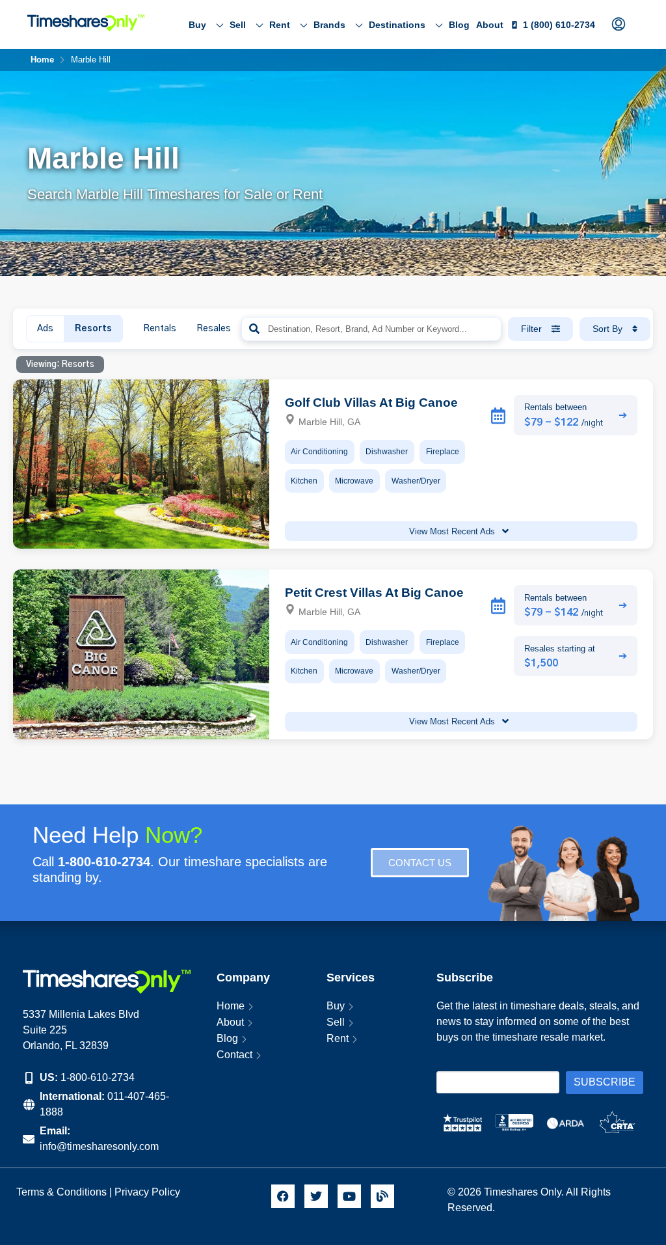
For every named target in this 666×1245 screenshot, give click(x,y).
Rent (279, 25)
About (489, 25)
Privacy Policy (148, 1191)
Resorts (93, 328)
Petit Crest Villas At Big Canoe (374, 592)
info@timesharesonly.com (99, 1146)
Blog (459, 25)
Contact (234, 1054)
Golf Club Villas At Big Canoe (371, 402)
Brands (329, 25)
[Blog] (382, 1196)
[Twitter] (316, 1196)
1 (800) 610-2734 (559, 25)
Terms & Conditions (61, 1191)
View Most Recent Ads (453, 531)
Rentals (159, 328)
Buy (197, 25)
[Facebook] (283, 1196)
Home (231, 1005)
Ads (45, 328)
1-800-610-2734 (97, 1077)
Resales (213, 328)
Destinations (397, 25)
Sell (238, 25)
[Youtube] (349, 1196)
